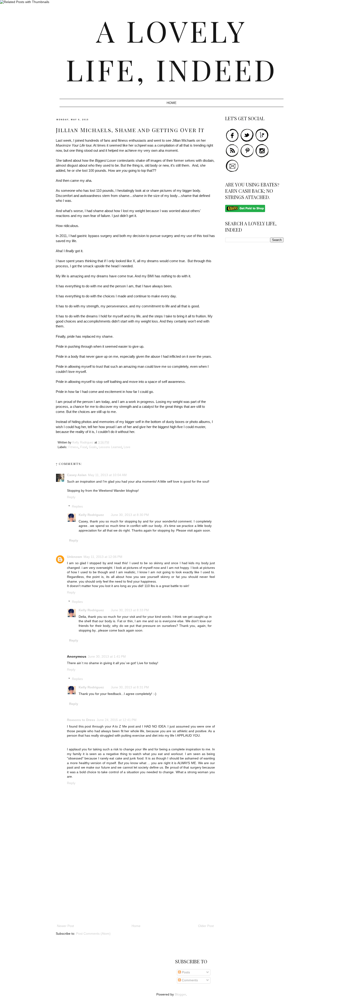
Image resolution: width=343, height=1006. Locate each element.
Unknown (74, 557)
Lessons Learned (110, 447)
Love (127, 447)
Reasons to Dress (81, 720)
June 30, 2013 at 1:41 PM (107, 656)
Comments (189, 980)
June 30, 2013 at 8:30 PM (130, 515)
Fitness (73, 447)
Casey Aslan (77, 475)
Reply (71, 497)
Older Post (206, 926)
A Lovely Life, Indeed (171, 50)
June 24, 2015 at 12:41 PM (116, 720)
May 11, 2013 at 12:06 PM (103, 557)
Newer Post (65, 926)
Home (171, 103)
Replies (77, 506)
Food (83, 447)
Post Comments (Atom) (93, 933)
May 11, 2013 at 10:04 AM (107, 475)
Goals (93, 447)
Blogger (180, 994)
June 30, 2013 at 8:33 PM (130, 610)
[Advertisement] (135, 888)
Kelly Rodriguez (91, 515)
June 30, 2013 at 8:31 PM (130, 687)
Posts (185, 972)
